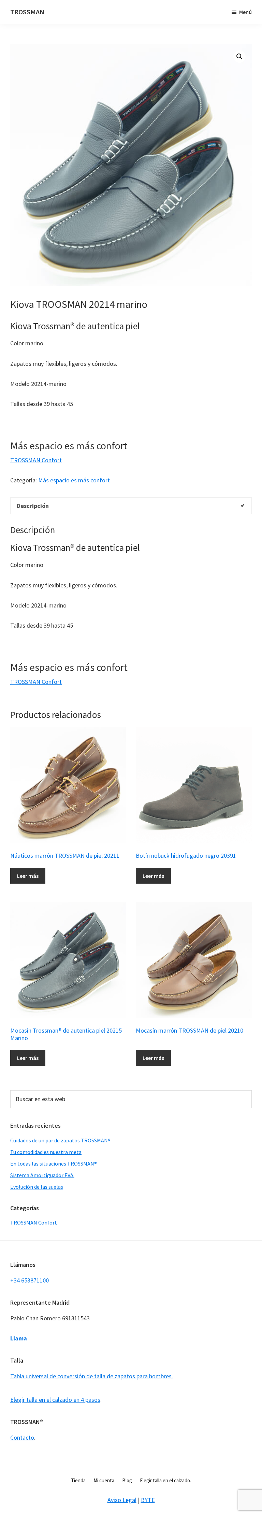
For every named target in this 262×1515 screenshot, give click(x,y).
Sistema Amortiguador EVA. (42, 1175)
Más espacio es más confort (74, 480)
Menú (245, 12)
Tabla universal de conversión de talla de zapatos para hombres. (91, 1376)
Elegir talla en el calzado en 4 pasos (55, 1400)
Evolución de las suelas (36, 1186)
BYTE (148, 1500)
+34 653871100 (29, 1280)
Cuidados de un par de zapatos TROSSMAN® (60, 1140)
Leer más (28, 875)
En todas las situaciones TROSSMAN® (53, 1163)
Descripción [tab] (33, 506)
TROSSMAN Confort (36, 460)
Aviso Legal (121, 1500)
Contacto (22, 1437)
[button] (239, 56)
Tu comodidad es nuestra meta (46, 1152)
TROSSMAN (27, 11)
